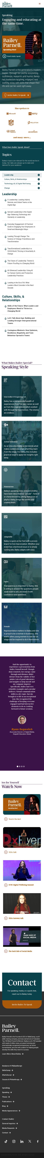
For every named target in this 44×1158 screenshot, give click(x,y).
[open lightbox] (22, 45)
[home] (6, 4)
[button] (40, 4)
